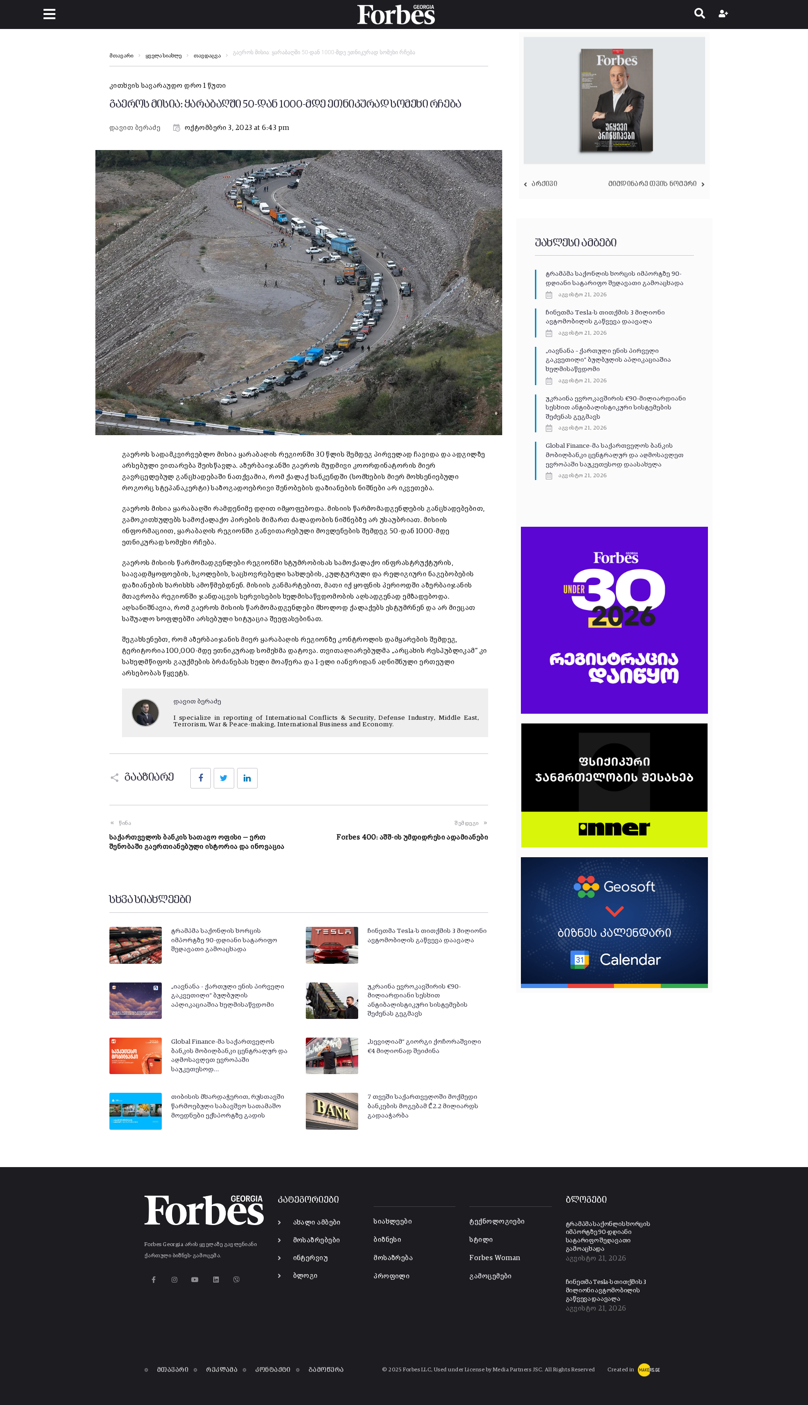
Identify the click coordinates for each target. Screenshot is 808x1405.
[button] (49, 14)
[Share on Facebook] (200, 778)
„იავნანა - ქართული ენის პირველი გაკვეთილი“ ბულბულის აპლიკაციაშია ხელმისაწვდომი (227, 995)
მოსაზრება (393, 1258)
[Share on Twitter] (224, 778)
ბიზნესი (387, 1239)
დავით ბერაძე (134, 127)
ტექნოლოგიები (497, 1221)
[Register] (724, 14)
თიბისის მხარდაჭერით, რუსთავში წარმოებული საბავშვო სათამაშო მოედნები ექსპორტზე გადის (227, 1106)
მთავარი (121, 56)
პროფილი (392, 1276)
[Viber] (237, 1280)
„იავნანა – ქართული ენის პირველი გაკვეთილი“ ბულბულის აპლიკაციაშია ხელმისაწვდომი (608, 360)
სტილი (481, 1239)
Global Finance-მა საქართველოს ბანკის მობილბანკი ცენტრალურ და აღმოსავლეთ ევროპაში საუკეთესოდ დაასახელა (615, 455)
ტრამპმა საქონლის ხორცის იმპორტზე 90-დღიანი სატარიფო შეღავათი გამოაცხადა (224, 940)
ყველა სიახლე (163, 56)
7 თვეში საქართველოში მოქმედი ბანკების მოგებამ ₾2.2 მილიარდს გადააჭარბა (423, 1106)
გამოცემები (490, 1276)
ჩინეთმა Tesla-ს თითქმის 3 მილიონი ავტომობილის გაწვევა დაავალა (606, 1290)
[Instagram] (174, 1280)
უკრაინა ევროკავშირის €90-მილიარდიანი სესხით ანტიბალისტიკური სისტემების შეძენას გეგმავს (616, 407)
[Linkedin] (216, 1280)
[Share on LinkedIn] (247, 778)
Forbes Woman (494, 1258)
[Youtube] (195, 1280)
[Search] (700, 14)
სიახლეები (393, 1221)
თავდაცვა (207, 56)
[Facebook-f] (153, 1280)
